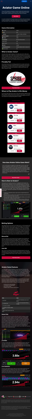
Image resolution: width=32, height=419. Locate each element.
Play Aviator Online (16, 87)
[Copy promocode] (16, 110)
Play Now (24, 1)
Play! (19, 110)
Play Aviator (16, 16)
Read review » (18, 117)
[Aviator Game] (1, 1)
